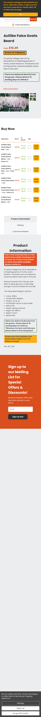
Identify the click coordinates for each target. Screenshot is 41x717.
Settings (20, 703)
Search (33, 19)
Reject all (20, 708)
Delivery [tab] (20, 225)
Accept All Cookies (20, 713)
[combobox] (20, 19)
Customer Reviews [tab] (20, 231)
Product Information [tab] (20, 219)
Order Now (36, 147)
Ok (20, 14)
